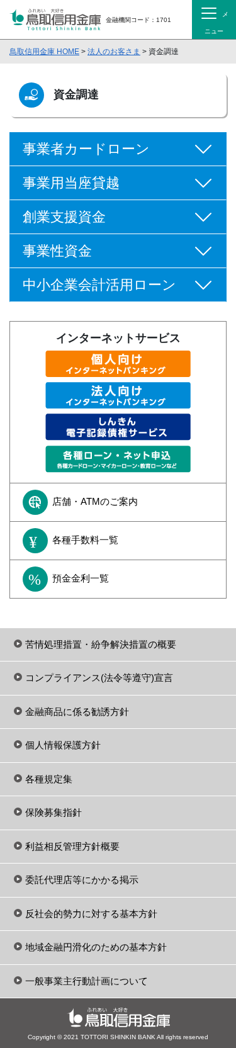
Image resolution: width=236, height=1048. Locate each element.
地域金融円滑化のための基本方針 (96, 947)
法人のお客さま (113, 51)
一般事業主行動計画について (86, 981)
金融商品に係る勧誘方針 (77, 711)
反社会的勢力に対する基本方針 (91, 913)
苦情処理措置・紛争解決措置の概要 (100, 644)
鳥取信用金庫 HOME (44, 51)
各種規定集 (48, 779)
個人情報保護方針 (63, 745)
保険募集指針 (53, 812)
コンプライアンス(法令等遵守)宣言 (99, 677)
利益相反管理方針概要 (72, 846)
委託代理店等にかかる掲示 (81, 879)
